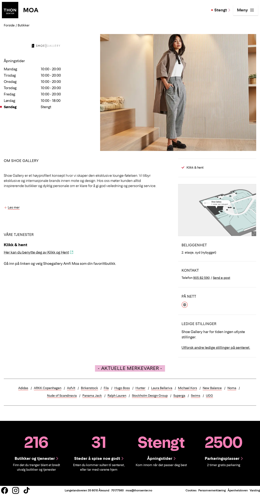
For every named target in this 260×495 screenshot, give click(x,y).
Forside (9, 25)
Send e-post (221, 278)
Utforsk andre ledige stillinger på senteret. (216, 348)
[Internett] (185, 304)
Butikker (24, 25)
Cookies (191, 490)
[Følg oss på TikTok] (26, 490)
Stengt (220, 10)
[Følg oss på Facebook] (4, 490)
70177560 (117, 490)
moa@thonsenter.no (139, 490)
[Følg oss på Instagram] (15, 490)
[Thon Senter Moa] (20, 10)
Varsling (255, 490)
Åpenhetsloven (238, 490)
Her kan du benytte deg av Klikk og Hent (36, 252)
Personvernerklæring (212, 490)
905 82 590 (201, 278)
